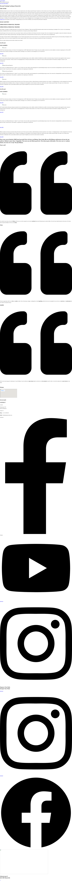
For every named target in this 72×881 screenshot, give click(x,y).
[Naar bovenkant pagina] (0, 880)
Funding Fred (2, 19)
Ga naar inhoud (2, 0)
